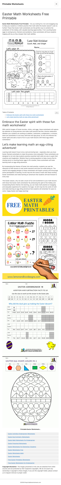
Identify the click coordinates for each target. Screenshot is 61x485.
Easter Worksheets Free (15, 450)
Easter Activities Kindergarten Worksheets (21, 434)
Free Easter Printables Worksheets (19, 460)
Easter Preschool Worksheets (17, 443)
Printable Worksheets (13, 4)
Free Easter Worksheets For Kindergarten (21, 463)
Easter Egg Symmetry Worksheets (19, 437)
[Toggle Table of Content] (57, 112)
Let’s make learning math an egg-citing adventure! (22, 117)
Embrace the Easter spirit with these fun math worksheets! (25, 115)
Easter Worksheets (14, 456)
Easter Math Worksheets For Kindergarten (21, 440)
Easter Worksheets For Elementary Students (22, 447)
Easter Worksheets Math (16, 453)
